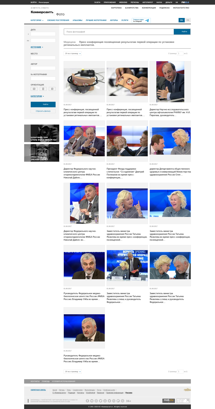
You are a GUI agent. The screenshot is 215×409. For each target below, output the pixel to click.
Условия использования (63, 381)
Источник (36, 47)
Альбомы (77, 20)
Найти (45, 104)
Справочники (78, 390)
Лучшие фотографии (96, 20)
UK (177, 2)
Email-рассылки (109, 390)
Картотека (116, 8)
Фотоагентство (181, 8)
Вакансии (100, 393)
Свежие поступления (58, 20)
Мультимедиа (90, 390)
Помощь (46, 381)
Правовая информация (114, 393)
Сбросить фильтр (43, 111)
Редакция (71, 393)
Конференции (149, 8)
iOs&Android (90, 393)
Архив (55, 390)
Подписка (164, 8)
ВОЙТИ (34, 2)
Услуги (124, 20)
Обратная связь (38, 390)
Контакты (35, 381)
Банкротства (132, 8)
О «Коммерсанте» (59, 393)
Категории (36, 20)
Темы (69, 390)
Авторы (114, 20)
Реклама (128, 393)
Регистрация (44, 2)
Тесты (99, 390)
